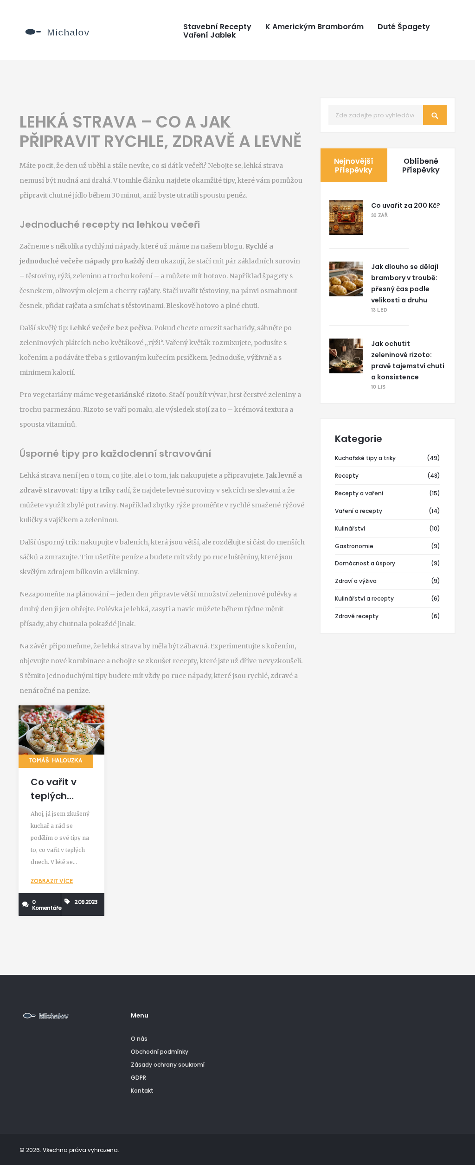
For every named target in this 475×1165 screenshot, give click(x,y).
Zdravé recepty (357, 616)
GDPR (138, 1078)
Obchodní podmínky (159, 1052)
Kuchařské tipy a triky (365, 458)
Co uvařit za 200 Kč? (405, 205)
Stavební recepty (217, 27)
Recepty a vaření (359, 493)
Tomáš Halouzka (56, 761)
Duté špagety (404, 27)
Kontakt (142, 1091)
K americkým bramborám (314, 27)
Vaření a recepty (358, 511)
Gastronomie (354, 546)
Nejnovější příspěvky (353, 165)
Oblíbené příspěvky (421, 165)
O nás (139, 1039)
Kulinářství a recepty (364, 598)
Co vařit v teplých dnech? (54, 795)
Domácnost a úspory (365, 563)
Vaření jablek (209, 35)
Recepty (347, 476)
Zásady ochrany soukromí (168, 1065)
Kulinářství (350, 528)
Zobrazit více (52, 881)
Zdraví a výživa (356, 581)
